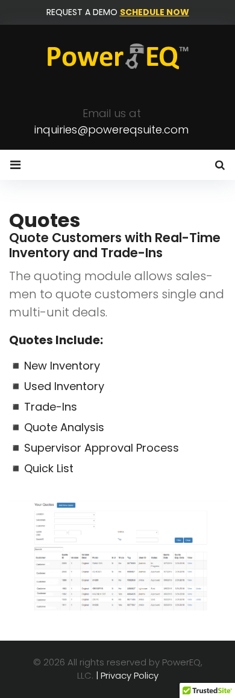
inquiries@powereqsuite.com (111, 129)
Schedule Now (154, 12)
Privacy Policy (129, 675)
